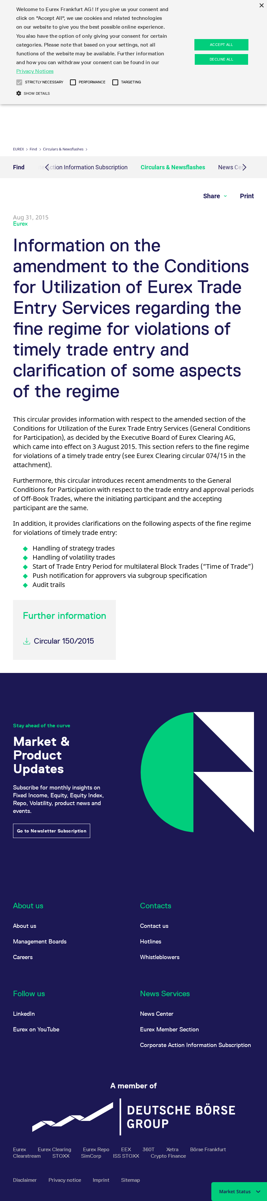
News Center (157, 1013)
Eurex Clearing (55, 1149)
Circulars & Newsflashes (63, 149)
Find (33, 149)
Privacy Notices (35, 71)
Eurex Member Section (169, 1029)
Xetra (173, 1149)
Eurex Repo (97, 1149)
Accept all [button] (221, 45)
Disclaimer (25, 1180)
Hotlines (150, 941)
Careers (23, 957)
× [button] (261, 5)
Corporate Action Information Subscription (73, 167)
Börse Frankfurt (208, 1149)
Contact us (154, 925)
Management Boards (39, 941)
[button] (19, 82)
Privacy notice (65, 1180)
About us (24, 925)
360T (149, 1149)
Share (212, 196)
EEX (126, 1149)
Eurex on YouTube (36, 1029)
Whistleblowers (159, 957)
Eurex (18, 149)
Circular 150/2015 (64, 640)
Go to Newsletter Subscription (51, 830)
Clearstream (27, 1156)
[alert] (133, 52)
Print (247, 196)
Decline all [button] (221, 59)
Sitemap (130, 1180)
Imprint (102, 1180)
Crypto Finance (168, 1156)
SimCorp (92, 1156)
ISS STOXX (126, 1156)
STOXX (61, 1156)
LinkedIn (24, 1013)
